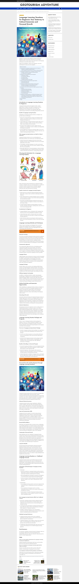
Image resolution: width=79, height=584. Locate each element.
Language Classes (24, 77)
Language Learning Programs (35, 556)
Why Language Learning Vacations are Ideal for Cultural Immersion (32, 70)
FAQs (21, 99)
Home (18, 8)
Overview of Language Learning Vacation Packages (29, 84)
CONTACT (24, 8)
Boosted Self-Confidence (25, 91)
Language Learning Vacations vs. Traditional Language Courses (31, 94)
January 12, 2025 (41, 579)
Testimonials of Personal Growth (27, 92)
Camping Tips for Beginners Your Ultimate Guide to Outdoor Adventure (57, 577)
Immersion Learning (25, 75)
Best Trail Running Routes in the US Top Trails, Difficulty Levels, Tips (27, 571)
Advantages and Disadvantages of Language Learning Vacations (31, 95)
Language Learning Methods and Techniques (28, 74)
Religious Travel (50, 51)
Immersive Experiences (25, 82)
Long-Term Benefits (25, 93)
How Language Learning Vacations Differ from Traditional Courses (32, 96)
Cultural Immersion (23, 556)
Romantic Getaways (51, 53)
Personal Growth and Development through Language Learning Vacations (31, 87)
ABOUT (21, 8)
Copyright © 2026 (33, 583)
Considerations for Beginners (26, 73)
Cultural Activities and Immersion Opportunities (28, 80)
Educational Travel (22, 15)
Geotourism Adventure (39, 5)
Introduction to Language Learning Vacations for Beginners (30, 68)
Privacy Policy (29, 8)
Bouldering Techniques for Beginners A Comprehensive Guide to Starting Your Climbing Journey (54, 24)
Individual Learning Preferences (27, 97)
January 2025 (50, 37)
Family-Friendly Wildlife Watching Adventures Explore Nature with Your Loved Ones (54, 20)
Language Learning (28, 556)
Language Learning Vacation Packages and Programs (29, 83)
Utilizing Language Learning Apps (27, 79)
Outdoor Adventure (51, 49)
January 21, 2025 (35, 572)
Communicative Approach (26, 76)
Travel (20, 557)
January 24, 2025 (26, 573)
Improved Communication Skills (27, 90)
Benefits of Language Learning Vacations (28, 69)
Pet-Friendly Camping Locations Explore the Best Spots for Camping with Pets (42, 577)
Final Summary (23, 98)
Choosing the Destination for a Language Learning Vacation (30, 71)
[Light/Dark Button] (60, 8)
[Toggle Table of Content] (42, 67)
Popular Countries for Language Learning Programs (30, 72)
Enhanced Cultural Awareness (26, 89)
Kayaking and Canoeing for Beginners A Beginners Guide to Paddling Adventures (54, 28)
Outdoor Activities (51, 47)
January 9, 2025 (56, 579)
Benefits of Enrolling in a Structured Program (29, 85)
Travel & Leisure (51, 56)
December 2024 (50, 39)
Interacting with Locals (25, 81)
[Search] (61, 8)
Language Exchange (25, 78)
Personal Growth (41, 556)
